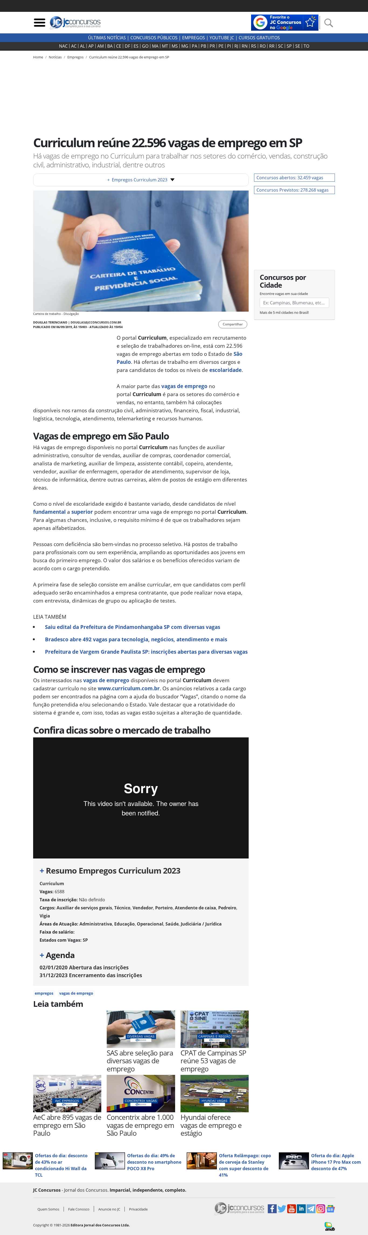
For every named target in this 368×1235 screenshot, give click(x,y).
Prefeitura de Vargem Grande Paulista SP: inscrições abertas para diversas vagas (146, 651)
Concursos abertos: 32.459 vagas (289, 178)
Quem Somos (48, 1209)
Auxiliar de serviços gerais (84, 908)
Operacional (150, 924)
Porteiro (164, 908)
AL (82, 46)
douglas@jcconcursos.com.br (96, 322)
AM (100, 46)
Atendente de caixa (195, 908)
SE (297, 46)
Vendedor (143, 908)
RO (263, 46)
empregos (44, 993)
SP (289, 46)
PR (212, 46)
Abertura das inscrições (84, 967)
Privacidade (138, 1209)
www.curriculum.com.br (129, 688)
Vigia (45, 916)
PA (194, 46)
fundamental (49, 511)
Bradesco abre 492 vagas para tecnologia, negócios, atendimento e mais (136, 639)
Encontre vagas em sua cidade (284, 293)
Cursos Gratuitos (259, 38)
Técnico (122, 908)
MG (184, 46)
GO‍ (145, 46)
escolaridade (225, 370)
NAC (63, 46)
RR (272, 46)
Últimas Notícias (107, 38)
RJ (236, 46)
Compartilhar (233, 324)
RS (253, 46)
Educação (124, 924)
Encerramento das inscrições (91, 975)
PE (221, 46)
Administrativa (95, 924)
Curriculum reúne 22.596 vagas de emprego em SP (129, 57)
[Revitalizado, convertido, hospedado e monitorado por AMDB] (330, 1226)
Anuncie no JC (109, 1209)
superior (82, 511)
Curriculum (52, 883)
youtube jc (222, 38)
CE (118, 46)
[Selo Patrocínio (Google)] (284, 22)
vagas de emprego (184, 386)
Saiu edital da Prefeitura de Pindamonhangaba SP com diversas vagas (132, 627)
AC (74, 46)
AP (91, 46)
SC (280, 46)
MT (165, 46)
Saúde (172, 924)
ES (136, 46)
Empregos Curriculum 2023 (137, 180)
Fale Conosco (78, 1209)
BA (110, 46)
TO (306, 46)
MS (175, 46)
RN (245, 46)
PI (229, 46)
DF (127, 46)
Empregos (193, 38)
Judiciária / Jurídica (201, 924)
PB (203, 46)
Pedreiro (227, 908)
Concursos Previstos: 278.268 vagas (292, 190)
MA (155, 46)
